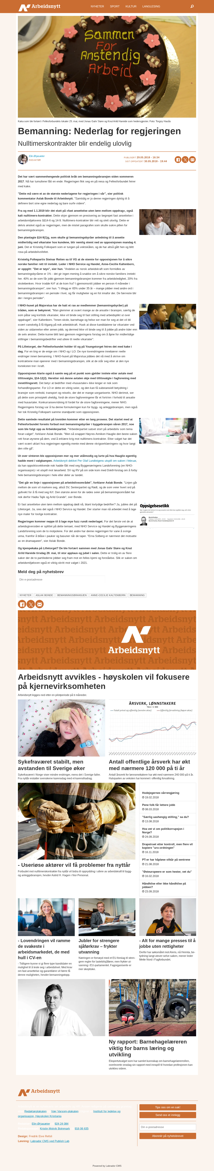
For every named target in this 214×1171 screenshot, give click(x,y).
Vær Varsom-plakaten (64, 1111)
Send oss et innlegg (167, 1115)
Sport (115, 6)
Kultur (131, 6)
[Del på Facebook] (178, 159)
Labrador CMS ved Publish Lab (49, 1141)
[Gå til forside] (40, 6)
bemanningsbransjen (72, 595)
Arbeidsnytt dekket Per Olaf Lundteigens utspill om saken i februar (94, 460)
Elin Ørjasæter (41, 1123)
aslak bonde (44, 595)
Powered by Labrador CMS (107, 1165)
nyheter (25, 595)
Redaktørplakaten (35, 1111)
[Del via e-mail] (192, 159)
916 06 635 (81, 1128)
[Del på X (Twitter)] (185, 159)
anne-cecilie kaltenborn (108, 595)
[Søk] (192, 6)
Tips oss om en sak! (167, 1107)
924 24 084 (61, 1123)
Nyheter (97, 6)
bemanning (137, 595)
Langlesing (151, 6)
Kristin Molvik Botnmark (55, 1128)
